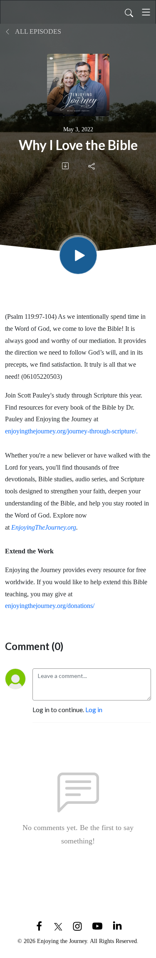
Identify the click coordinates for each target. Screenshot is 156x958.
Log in (93, 709)
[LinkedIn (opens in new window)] (117, 925)
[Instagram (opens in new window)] (77, 925)
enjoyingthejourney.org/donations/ (49, 605)
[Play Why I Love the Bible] (78, 255)
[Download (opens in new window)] (66, 166)
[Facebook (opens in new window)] (39, 925)
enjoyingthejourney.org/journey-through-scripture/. (71, 431)
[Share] (92, 165)
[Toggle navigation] (146, 12)
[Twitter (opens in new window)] (58, 925)
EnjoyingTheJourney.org (43, 527)
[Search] (128, 12)
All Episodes (37, 31)
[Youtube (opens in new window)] (97, 925)
